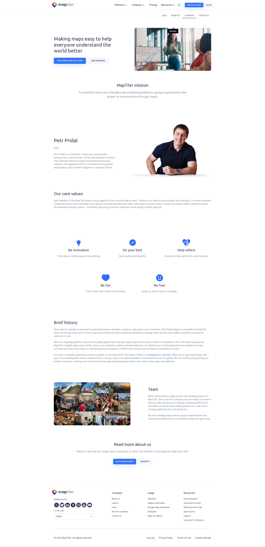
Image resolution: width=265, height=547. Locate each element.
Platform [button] (119, 4)
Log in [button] (208, 5)
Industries (152, 498)
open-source (195, 415)
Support (187, 515)
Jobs (164, 15)
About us (116, 498)
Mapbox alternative (156, 503)
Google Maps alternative (159, 507)
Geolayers (152, 511)
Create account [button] (194, 5)
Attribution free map (193, 507)
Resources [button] (166, 4)
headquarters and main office (162, 354)
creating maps (164, 415)
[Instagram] (78, 504)
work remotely (132, 358)
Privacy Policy (166, 537)
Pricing (153, 4)
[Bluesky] (61, 504)
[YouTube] (83, 504)
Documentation (191, 498)
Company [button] (137, 4)
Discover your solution (70, 61)
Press (114, 507)
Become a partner (120, 511)
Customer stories (125, 461)
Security (150, 537)
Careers (115, 503)
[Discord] (89, 504)
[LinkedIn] (67, 504)
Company (189, 15)
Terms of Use (184, 537)
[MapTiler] (63, 5)
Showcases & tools (192, 503)
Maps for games (155, 515)
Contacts (204, 15)
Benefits (175, 15)
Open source (189, 511)
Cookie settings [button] (203, 537)
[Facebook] (72, 504)
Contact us (116, 515)
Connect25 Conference (194, 520)
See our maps (98, 61)
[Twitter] (56, 504)
